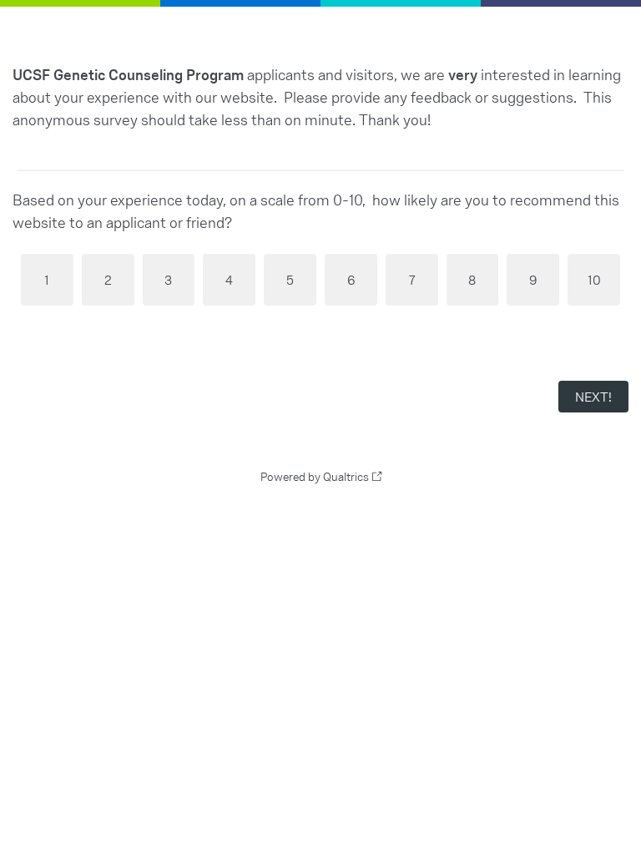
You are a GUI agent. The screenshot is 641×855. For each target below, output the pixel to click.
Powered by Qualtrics (314, 476)
